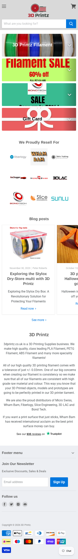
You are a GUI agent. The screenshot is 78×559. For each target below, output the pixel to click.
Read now (28, 308)
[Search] (71, 23)
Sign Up (59, 482)
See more (38, 320)
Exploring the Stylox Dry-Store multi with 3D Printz (28, 279)
